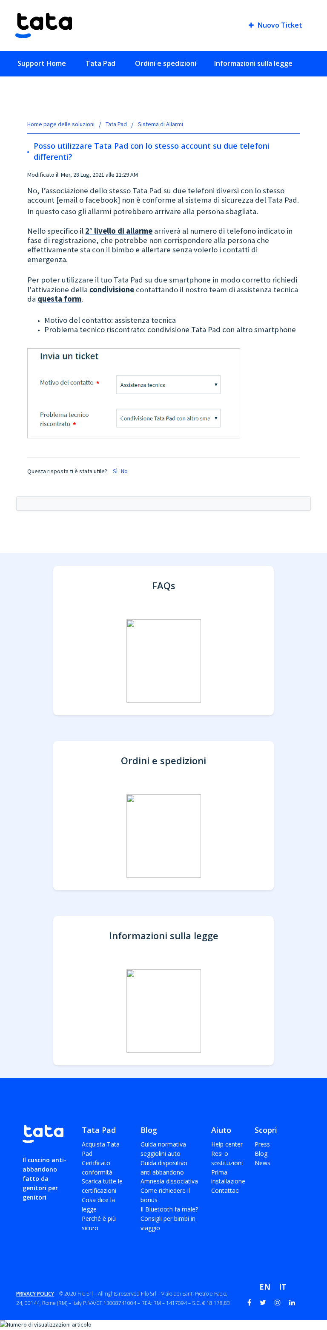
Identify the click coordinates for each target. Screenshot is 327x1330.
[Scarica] (148, 676)
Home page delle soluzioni (61, 124)
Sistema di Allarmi (160, 124)
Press (262, 1144)
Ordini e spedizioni (165, 63)
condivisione (111, 289)
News (262, 1163)
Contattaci (225, 1190)
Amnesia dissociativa (169, 1181)
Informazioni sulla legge (253, 63)
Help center (227, 1144)
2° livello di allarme (118, 231)
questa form (59, 299)
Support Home (41, 63)
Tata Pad (100, 63)
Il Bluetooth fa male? (169, 1209)
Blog (261, 1153)
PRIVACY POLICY (35, 1293)
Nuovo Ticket (279, 25)
